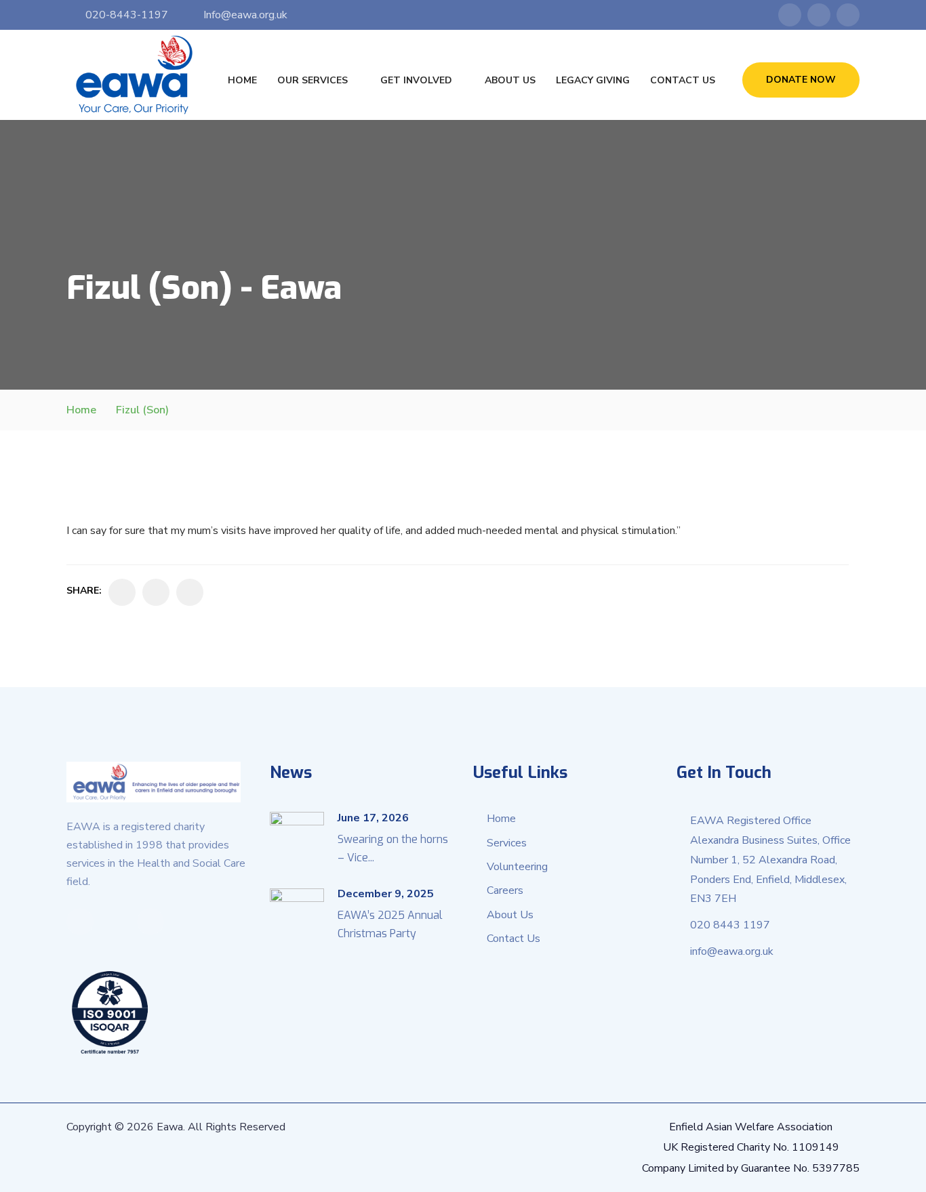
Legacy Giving (593, 80)
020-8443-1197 (126, 14)
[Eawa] (134, 74)
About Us (510, 80)
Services (507, 843)
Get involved (416, 80)
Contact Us (682, 80)
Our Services (312, 80)
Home (242, 80)
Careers (505, 890)
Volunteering (517, 866)
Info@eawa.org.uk (245, 14)
